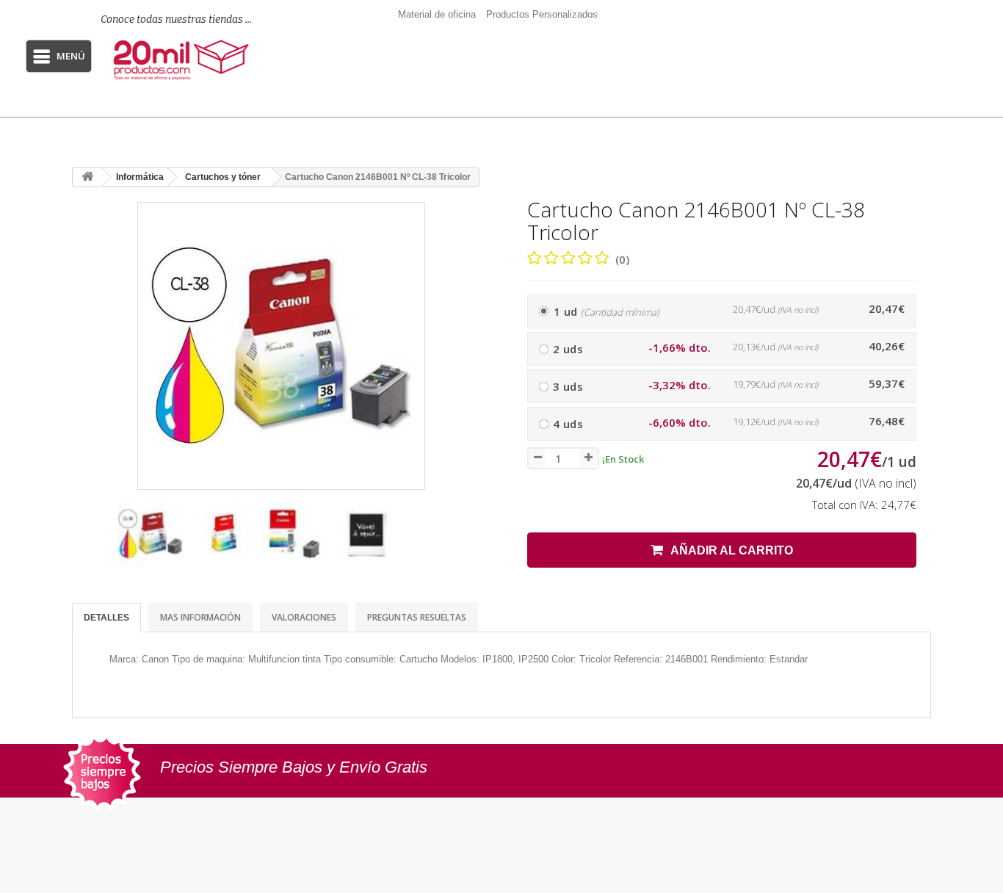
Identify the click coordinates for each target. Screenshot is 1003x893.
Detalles (106, 617)
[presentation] (89, 541)
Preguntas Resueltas (416, 617)
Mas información (200, 617)
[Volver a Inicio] (87, 177)
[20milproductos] (183, 60)
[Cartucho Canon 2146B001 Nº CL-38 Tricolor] (150, 534)
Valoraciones (304, 617)
